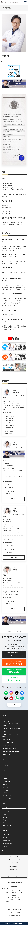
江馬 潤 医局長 (6, 814)
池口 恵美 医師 (6, 817)
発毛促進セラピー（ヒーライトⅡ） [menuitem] (11, 751)
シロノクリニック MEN (14, 869)
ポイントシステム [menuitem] (7, 796)
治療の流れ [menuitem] (5, 846)
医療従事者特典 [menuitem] (6, 790)
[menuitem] (14, 679)
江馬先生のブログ (7, 826)
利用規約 (8, 909)
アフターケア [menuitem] (6, 766)
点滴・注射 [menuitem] (5, 760)
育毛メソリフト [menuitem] (6, 754)
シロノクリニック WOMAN (14, 873)
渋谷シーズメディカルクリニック (14, 876)
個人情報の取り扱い (17, 909)
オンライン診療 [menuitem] (6, 763)
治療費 (3, 770)
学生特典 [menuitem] (5, 784)
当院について (6, 834)
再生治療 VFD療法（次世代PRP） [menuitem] (11, 734)
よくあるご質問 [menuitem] (6, 840)
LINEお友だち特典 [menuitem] (7, 799)
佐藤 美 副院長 (6, 811)
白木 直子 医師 (6, 820)
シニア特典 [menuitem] (5, 787)
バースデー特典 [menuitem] (6, 781)
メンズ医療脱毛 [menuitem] (6, 739)
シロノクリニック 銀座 (14, 863)
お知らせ (4, 803)
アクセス (5, 837)
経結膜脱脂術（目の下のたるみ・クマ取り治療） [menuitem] (11, 722)
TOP (3, 850)
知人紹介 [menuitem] (5, 793)
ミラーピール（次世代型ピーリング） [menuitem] (11, 728)
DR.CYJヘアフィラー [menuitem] (7, 745)
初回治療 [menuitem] (5, 778)
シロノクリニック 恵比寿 (14, 859)
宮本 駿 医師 (6, 823)
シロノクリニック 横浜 (14, 866)
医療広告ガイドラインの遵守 (14, 912)
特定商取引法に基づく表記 (14, 915)
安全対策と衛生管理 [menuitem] (7, 843)
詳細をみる (14, 498)
